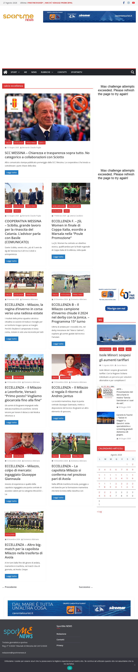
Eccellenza (18, 143)
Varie (128, 349)
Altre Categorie (59, 206)
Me (25, 72)
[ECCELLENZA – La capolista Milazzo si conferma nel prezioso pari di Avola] (71, 443)
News (34, 72)
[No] (134, 665)
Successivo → (86, 587)
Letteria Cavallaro (76, 216)
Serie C (8, 211)
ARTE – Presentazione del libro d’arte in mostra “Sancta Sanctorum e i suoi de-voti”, (125, 396)
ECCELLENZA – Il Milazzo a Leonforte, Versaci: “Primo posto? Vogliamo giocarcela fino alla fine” (23, 393)
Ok (69, 668)
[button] (18, 72)
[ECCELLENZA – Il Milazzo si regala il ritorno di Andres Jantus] (71, 365)
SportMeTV (76, 72)
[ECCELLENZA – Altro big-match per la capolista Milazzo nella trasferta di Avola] (24, 522)
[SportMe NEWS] (5, 72)
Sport (14, 72)
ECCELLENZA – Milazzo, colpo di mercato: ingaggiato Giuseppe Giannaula (22, 472)
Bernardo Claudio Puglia (31, 147)
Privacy (60, 645)
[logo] (18, 626)
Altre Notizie (105, 349)
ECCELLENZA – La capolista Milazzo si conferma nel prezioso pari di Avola (69, 472)
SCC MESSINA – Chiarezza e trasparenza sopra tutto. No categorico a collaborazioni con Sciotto (47, 155)
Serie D (41, 143)
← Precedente (9, 587)
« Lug (99, 511)
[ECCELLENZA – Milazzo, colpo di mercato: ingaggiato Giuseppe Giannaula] (24, 443)
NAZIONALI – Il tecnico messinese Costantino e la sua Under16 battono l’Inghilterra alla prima (51, 3)
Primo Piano (31, 143)
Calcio (8, 143)
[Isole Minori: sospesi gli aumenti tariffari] (116, 335)
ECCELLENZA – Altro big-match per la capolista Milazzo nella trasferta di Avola (23, 551)
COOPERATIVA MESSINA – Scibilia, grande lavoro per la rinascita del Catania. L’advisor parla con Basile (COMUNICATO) (23, 231)
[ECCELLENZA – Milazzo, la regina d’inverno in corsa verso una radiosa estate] (24, 282)
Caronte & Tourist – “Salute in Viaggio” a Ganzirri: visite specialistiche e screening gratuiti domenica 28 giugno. (125, 425)
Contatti (62, 72)
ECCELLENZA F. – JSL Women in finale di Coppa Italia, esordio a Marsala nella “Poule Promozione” (69, 229)
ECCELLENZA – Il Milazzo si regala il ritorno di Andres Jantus (70, 391)
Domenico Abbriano (30, 299)
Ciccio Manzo (122, 365)
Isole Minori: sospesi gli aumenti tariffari (115, 357)
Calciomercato (74, 206)
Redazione (61, 634)
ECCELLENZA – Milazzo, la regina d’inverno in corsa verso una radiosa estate (24, 308)
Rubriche (45, 72)
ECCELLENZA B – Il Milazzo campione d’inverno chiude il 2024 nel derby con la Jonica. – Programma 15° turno (70, 313)
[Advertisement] (69, 48)
